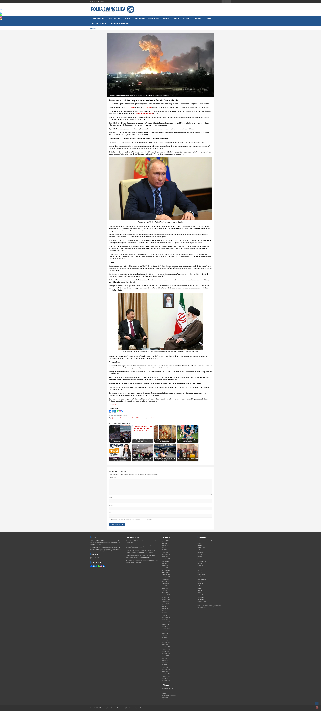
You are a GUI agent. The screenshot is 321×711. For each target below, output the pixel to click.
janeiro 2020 (165, 671)
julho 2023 (164, 586)
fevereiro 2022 (166, 617)
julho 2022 (164, 606)
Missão (164, 693)
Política (200, 581)
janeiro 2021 (165, 644)
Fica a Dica (200, 565)
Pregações (200, 583)
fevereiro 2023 (166, 595)
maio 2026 (165, 547)
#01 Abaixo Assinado (99, 23)
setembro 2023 (166, 581)
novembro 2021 (166, 624)
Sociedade (112, 413)
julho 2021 (164, 631)
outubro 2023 (165, 579)
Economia (200, 552)
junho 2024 (165, 565)
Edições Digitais (114, 18)
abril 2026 (164, 550)
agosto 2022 (165, 604)
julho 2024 (164, 563)
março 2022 (165, 615)
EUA (137, 418)
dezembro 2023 (166, 574)
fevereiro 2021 (166, 642)
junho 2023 (165, 588)
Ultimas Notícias (139, 18)
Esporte (200, 563)
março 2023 (165, 592)
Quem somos (165, 697)
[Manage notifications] (317, 707)
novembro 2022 (166, 599)
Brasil (199, 543)
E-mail (111, 505)
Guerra (144, 418)
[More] (1, 19)
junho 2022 (165, 608)
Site (110, 512)
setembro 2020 (166, 653)
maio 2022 (165, 611)
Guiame (114, 405)
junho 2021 (165, 633)
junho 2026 (165, 545)
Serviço (200, 590)
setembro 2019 (166, 680)
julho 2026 (164, 543)
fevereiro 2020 (166, 669)
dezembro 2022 (166, 597)
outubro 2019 (165, 678)
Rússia (150, 418)
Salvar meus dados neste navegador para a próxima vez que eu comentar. (131, 520)
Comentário (113, 477)
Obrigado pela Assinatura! (119, 23)
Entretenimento (202, 561)
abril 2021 (164, 638)
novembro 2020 (166, 649)
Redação (124, 415)
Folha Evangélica (104, 708)
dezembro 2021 (166, 622)
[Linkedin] (115, 411)
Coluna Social (201, 547)
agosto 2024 (165, 561)
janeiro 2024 (165, 572)
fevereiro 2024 (166, 570)
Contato (127, 18)
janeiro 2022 (165, 620)
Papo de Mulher (202, 579)
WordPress (141, 708)
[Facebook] (110, 411)
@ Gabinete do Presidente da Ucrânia (122, 418)
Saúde (199, 588)
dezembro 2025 (166, 559)
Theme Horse (121, 708)
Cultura (199, 550)
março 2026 (165, 552)
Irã (147, 418)
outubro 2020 (165, 651)
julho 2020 (164, 658)
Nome (111, 497)
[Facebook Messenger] (122, 411)
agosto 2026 (165, 541)
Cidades (166, 18)
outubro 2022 (165, 601)
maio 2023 (165, 590)
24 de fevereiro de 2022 (115, 415)
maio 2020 (165, 662)
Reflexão (207, 18)
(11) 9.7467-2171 (95, 558)
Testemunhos (201, 599)
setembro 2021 (166, 629)
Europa (140, 418)
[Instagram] (120, 411)
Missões (200, 572)
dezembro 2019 (166, 674)
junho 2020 (165, 660)
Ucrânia (155, 418)
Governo (200, 568)
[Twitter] (113, 411)
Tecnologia (201, 597)
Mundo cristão (153, 18)
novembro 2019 (166, 676)
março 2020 (165, 667)
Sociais (176, 18)
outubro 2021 (165, 626)
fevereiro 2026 (166, 554)
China (133, 418)
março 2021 (165, 640)
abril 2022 (164, 613)
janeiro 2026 (165, 556)
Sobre (163, 700)
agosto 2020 (165, 656)
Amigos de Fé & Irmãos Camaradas (207, 541)
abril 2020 (164, 665)
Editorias (186, 18)
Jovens (200, 570)
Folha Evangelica (98, 18)
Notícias (198, 18)
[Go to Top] (316, 703)
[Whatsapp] (118, 411)
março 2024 (165, 568)
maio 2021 (165, 635)
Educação (200, 559)
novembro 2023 (166, 577)
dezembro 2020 (166, 647)
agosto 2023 (165, 583)
